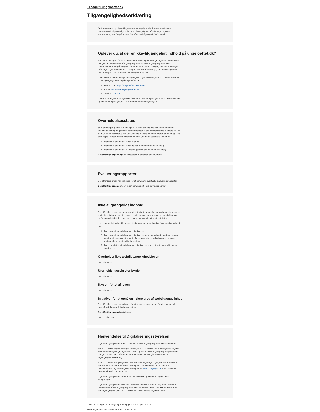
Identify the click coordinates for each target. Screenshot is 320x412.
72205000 (117, 93)
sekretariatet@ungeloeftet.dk (125, 89)
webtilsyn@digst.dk (152, 368)
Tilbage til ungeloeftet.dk (105, 7)
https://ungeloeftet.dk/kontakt (130, 85)
